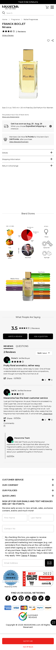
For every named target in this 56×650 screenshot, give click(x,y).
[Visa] (15, 607)
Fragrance (15, 19)
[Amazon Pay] (48, 607)
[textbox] (51, 354)
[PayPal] (40, 607)
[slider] (28, 191)
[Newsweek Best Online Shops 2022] (38, 579)
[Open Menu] (52, 7)
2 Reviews (21, 31)
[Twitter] (14, 598)
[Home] (10, 7)
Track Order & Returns (28, 2)
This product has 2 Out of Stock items (15, 115)
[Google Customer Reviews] (28, 616)
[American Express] (7, 607)
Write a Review (8, 35)
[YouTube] (27, 598)
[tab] (28, 152)
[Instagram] (34, 598)
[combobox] (43, 353)
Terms (24, 555)
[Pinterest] (21, 598)
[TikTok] (41, 598)
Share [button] (53, 40)
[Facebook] (7, 598)
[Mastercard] (24, 607)
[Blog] (47, 598)
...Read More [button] (47, 413)
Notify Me (28, 641)
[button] (48, 40)
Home (4, 19)
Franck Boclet (14, 24)
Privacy (33, 555)
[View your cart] (47, 7)
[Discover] (32, 607)
